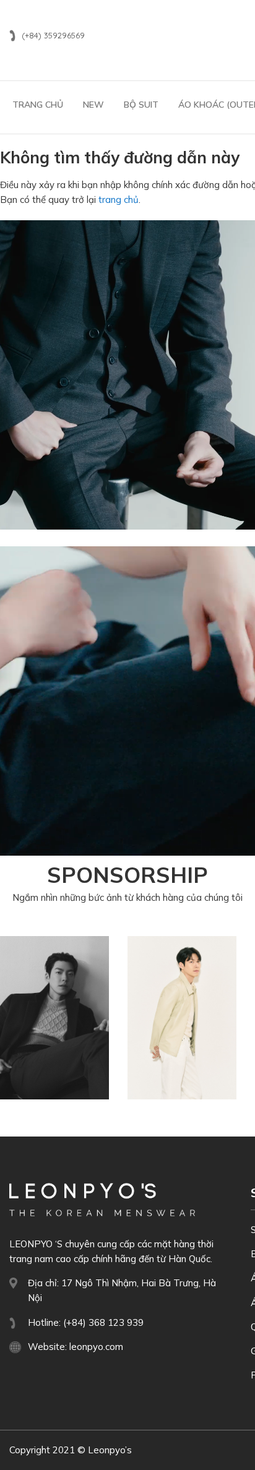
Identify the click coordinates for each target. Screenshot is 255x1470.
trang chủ (118, 199)
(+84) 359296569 (53, 35)
